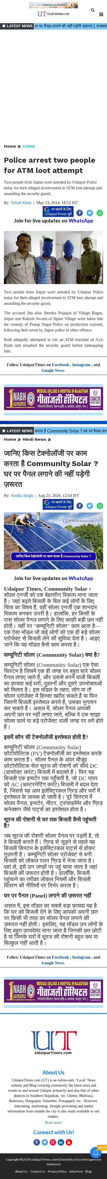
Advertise (76, 1171)
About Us (53, 1072)
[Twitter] (45, 1142)
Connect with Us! (53, 1132)
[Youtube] (69, 1142)
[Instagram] (53, 1142)
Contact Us (37, 1171)
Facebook (60, 365)
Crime (29, 146)
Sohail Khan (21, 202)
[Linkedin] (61, 1142)
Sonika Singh (22, 495)
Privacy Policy (57, 1171)
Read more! (53, 1123)
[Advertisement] (53, 87)
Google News (53, 370)
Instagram (81, 365)
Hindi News (34, 439)
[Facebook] (37, 1142)
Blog (88, 1171)
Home (10, 146)
